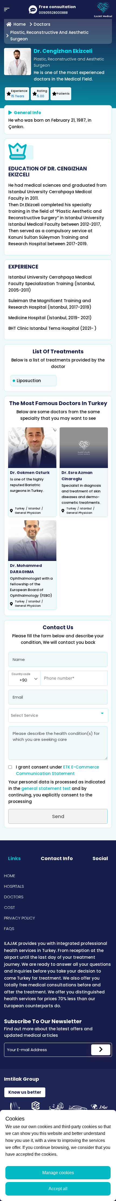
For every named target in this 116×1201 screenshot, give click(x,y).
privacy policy (19, 918)
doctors (42, 24)
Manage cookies (58, 1172)
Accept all (58, 1188)
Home (9, 876)
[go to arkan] (36, 1108)
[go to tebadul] (99, 1108)
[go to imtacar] (78, 1108)
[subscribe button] (100, 1049)
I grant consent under (57, 770)
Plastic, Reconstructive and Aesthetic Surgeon (49, 36)
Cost (9, 907)
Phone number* (56, 675)
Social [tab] (100, 858)
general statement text (46, 788)
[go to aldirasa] (56, 1108)
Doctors (13, 897)
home (19, 24)
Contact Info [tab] (57, 858)
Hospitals (14, 886)
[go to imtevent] (14, 1108)
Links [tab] (14, 858)
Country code (21, 674)
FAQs (9, 928)
